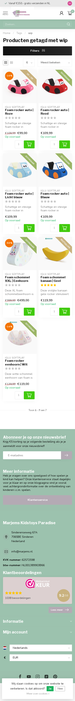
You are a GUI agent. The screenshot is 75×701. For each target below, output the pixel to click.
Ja (50, 688)
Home (6, 33)
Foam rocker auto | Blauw (55, 195)
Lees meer (57, 609)
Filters (35, 51)
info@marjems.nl (22, 551)
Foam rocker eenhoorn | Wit (16, 362)
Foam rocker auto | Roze (19, 111)
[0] (70, 13)
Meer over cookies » (38, 693)
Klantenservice (38, 500)
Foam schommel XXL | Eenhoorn (17, 279)
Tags (19, 33)
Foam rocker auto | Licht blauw (19, 195)
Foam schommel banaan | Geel (53, 279)
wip (30, 33)
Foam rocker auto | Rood (55, 111)
